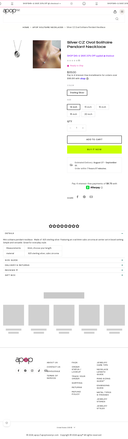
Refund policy (76, 393)
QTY (69, 121)
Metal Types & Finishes (104, 393)
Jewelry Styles (102, 407)
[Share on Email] (91, 197)
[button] (94, 140)
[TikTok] (39, 370)
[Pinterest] (25, 370)
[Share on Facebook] (77, 197)
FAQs (75, 362)
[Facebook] (18, 370)
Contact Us (53, 367)
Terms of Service (52, 377)
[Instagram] (32, 370)
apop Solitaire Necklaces (47, 27)
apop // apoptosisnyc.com (46, 435)
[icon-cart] (114, 11)
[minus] (70, 128)
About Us (52, 362)
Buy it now (94, 149)
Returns (77, 387)
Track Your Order (78, 377)
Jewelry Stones (102, 400)
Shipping (77, 383)
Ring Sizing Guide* (103, 380)
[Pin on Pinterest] (84, 197)
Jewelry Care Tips (102, 363)
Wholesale (53, 371)
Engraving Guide (103, 386)
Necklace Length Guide (102, 371)
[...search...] (117, 19)
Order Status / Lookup (76, 369)
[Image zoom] (17, 54)
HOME (26, 27)
